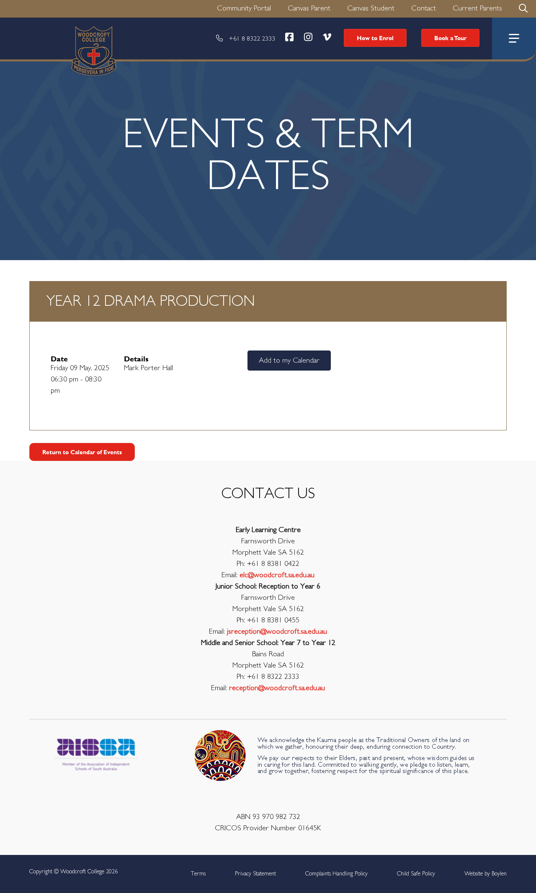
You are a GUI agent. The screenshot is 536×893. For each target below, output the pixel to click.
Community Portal (244, 8)
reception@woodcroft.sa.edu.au (277, 688)
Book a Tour (450, 37)
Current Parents (477, 8)
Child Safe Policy (416, 874)
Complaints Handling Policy (336, 874)
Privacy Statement (255, 874)
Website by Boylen (485, 874)
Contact (423, 8)
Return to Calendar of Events (82, 452)
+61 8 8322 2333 (252, 38)
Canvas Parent (309, 8)
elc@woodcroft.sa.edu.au (277, 575)
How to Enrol (375, 37)
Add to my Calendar (289, 360)
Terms (198, 874)
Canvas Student (370, 8)
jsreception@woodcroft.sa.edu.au (277, 631)
